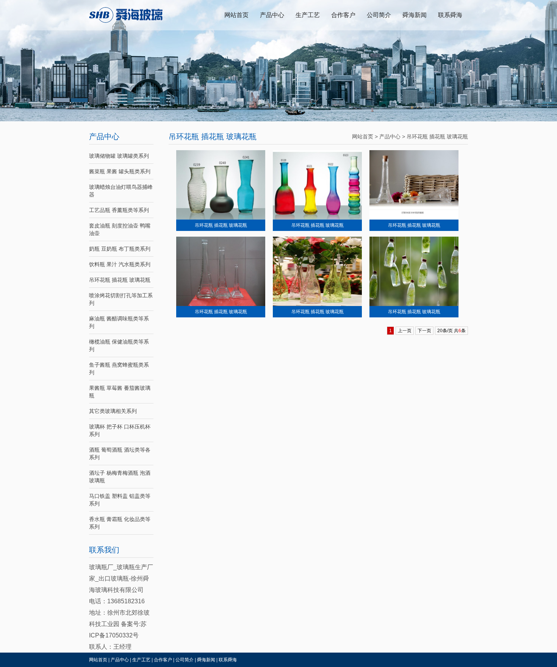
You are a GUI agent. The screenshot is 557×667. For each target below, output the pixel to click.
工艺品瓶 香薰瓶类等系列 (119, 210)
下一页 (424, 330)
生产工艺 (308, 15)
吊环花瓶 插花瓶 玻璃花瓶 (119, 280)
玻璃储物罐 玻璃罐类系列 (119, 156)
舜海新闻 (414, 15)
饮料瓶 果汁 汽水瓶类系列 (119, 264)
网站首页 (236, 15)
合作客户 (343, 15)
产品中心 (272, 15)
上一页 (404, 330)
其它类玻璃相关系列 (113, 411)
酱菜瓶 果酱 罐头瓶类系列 (119, 171)
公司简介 (379, 15)
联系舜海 (450, 15)
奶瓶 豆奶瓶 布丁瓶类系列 (119, 249)
